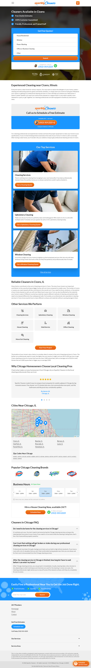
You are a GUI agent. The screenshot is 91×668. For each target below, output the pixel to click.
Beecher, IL (38, 441)
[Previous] (13, 492)
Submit (45, 58)
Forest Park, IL (18, 447)
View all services (45, 272)
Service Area (16, 646)
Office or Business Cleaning (25, 49)
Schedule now (18, 627)
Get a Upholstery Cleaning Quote (28, 225)
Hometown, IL (39, 447)
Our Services (16, 639)
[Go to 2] (44, 399)
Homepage (15, 609)
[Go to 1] (41, 399)
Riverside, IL (39, 444)
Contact (14, 614)
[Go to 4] (49, 399)
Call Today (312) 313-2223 (19, 631)
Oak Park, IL (17, 444)
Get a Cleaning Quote (24, 185)
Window (19, 40)
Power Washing (22, 44)
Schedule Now (35, 512)
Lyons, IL (60, 444)
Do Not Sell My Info (37, 666)
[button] (41, 422)
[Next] (77, 492)
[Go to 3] (46, 399)
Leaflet (77, 436)
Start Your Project (45, 348)
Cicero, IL (16, 441)
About (13, 612)
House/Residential (23, 36)
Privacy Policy (55, 666)
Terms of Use (47, 666)
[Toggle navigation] (12, 3)
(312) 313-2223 (45, 66)
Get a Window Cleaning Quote (27, 264)
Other (19, 53)
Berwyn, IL (60, 441)
